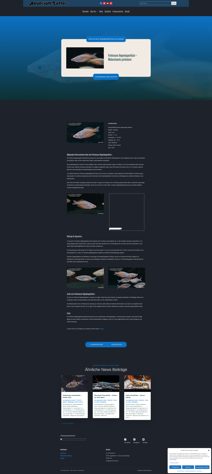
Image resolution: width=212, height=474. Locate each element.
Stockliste (108, 12)
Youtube (145, 442)
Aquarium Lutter (104, 76)
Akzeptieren (175, 467)
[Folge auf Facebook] (101, 3)
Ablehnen (188, 467)
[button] (209, 450)
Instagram (136, 442)
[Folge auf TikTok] (111, 3)
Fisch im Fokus (93, 39)
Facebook (127, 442)
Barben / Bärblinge (68, 402)
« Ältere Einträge (67, 423)
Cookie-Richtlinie (181, 471)
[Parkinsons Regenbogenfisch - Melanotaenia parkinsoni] (85, 142)
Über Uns (93, 12)
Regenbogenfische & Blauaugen (112, 39)
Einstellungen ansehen (202, 467)
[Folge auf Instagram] (104, 3)
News (101, 12)
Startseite (85, 12)
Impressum (199, 471)
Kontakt (127, 12)
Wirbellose (103, 402)
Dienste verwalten (174, 462)
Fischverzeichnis (118, 12)
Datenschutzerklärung (191, 471)
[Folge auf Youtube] (107, 3)
